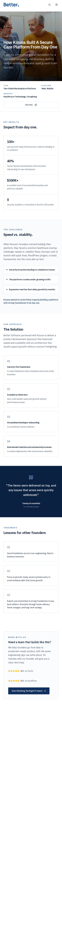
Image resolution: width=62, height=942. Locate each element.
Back (8, 26)
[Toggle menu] (56, 4)
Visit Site (29, 105)
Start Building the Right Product (27, 691)
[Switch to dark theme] (49, 4)
